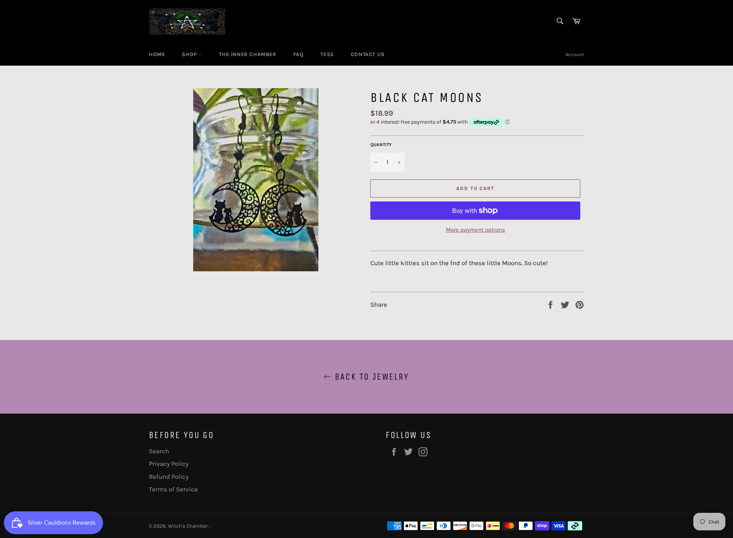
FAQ (298, 54)
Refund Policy (169, 476)
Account (574, 54)
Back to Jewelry (370, 376)
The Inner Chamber (247, 54)
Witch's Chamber (188, 526)
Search (159, 451)
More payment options (475, 229)
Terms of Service (173, 489)
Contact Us (368, 54)
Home (157, 54)
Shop (190, 54)
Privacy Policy (169, 463)
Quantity (381, 144)
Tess (327, 54)
